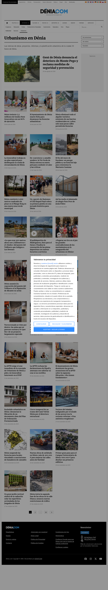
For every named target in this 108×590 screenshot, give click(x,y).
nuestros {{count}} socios (49, 263)
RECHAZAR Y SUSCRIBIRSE (62, 324)
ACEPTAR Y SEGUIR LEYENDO (54, 329)
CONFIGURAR (41, 324)
